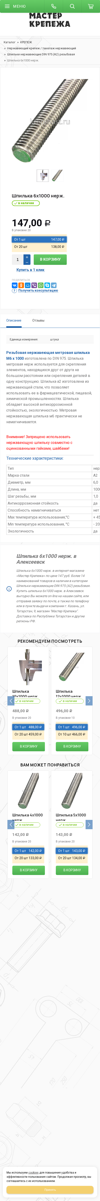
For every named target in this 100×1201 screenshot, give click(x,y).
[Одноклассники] (21, 285)
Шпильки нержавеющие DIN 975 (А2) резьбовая (41, 54)
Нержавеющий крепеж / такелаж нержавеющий (41, 48)
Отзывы (38, 320)
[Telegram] (54, 285)
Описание (13, 320)
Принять (50, 1189)
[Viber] (34, 285)
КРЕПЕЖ (26, 42)
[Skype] (47, 285)
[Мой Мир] (27, 285)
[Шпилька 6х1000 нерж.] (50, 122)
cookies (33, 1172)
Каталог (9, 42)
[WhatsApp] (40, 285)
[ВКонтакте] (14, 285)
